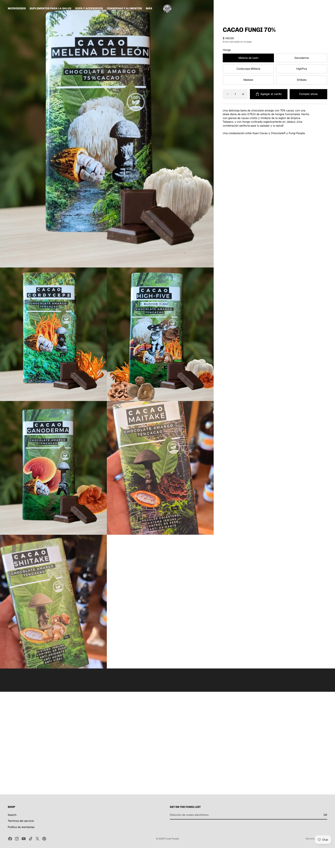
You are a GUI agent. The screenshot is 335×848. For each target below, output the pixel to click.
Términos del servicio (21, 821)
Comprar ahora (308, 94)
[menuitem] (149, 8)
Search (12, 815)
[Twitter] (37, 838)
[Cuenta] (314, 8)
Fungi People (172, 838)
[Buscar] (306, 8)
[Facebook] (10, 838)
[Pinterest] (44, 838)
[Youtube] (23, 838)
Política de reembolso (21, 827)
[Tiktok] (30, 838)
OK (325, 815)
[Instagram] (17, 838)
